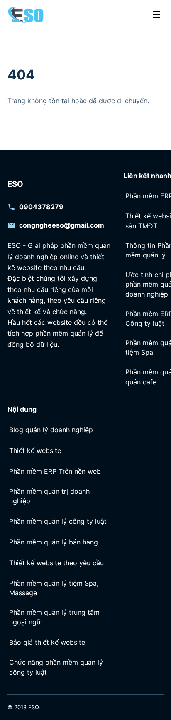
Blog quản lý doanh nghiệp (51, 430)
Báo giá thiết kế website (47, 642)
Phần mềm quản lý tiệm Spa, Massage (53, 588)
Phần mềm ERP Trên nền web (55, 471)
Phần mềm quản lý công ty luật (58, 521)
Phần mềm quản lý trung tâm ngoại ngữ (54, 617)
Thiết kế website (35, 450)
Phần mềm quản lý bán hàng (53, 542)
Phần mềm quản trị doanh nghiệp (49, 496)
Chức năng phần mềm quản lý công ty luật (56, 667)
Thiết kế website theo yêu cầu (56, 563)
